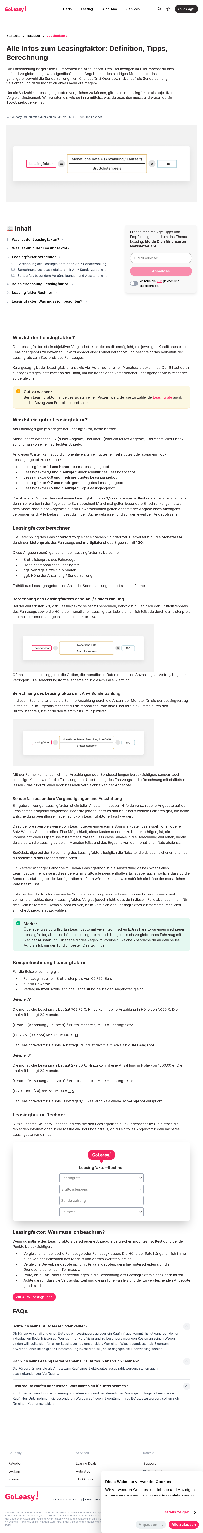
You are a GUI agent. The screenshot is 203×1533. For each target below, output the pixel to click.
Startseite (13, 36)
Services (133, 9)
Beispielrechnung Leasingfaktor (38, 284)
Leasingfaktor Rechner (30, 292)
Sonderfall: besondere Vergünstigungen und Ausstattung (58, 276)
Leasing (87, 9)
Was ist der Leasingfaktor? (33, 239)
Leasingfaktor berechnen (31, 257)
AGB (159, 281)
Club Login (186, 9)
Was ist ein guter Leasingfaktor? (38, 248)
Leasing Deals (86, 1463)
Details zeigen (176, 1512)
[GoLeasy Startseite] (24, 9)
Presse (13, 1479)
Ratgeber (33, 36)
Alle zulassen (183, 1524)
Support (149, 1463)
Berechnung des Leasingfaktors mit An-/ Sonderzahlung (57, 270)
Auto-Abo (109, 9)
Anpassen (148, 1524)
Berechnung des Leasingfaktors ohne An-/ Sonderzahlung (59, 264)
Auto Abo (83, 1471)
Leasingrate (162, 397)
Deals (67, 9)
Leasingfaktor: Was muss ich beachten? (45, 301)
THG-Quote (84, 1479)
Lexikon (14, 1471)
